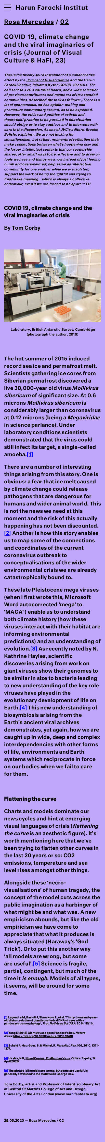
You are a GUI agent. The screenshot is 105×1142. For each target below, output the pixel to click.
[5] (36, 963)
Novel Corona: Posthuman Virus (47, 1058)
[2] (7, 533)
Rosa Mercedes (29, 22)
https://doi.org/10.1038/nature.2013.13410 (43, 1036)
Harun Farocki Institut (52, 8)
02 (64, 22)
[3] (33, 649)
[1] (30, 454)
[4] (23, 707)
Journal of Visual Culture (47, 80)
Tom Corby (26, 228)
